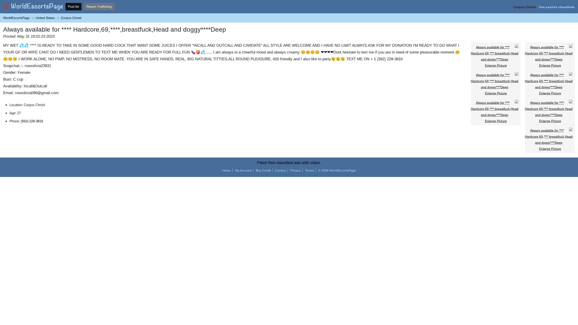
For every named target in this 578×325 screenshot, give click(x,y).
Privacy (295, 170)
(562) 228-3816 (32, 121)
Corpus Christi (71, 18)
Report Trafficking (99, 6)
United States (45, 18)
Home (226, 170)
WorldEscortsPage (16, 18)
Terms (309, 170)
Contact (280, 170)
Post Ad (73, 6)
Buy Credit (263, 170)
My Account (243, 170)
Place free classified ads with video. (289, 162)
